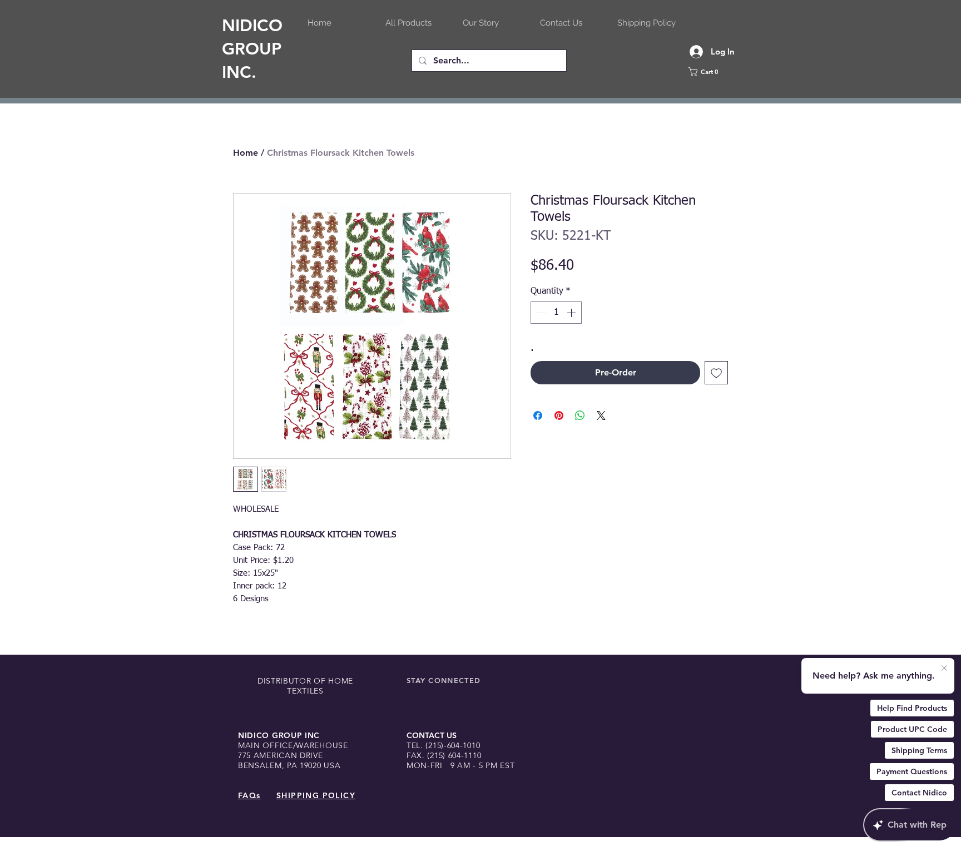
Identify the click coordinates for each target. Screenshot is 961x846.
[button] (716, 71)
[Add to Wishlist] (716, 372)
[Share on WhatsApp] (580, 415)
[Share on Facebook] (537, 415)
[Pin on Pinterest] (559, 415)
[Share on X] (601, 415)
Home (245, 152)
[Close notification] (944, 669)
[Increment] (572, 312)
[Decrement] (540, 312)
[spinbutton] (556, 312)
